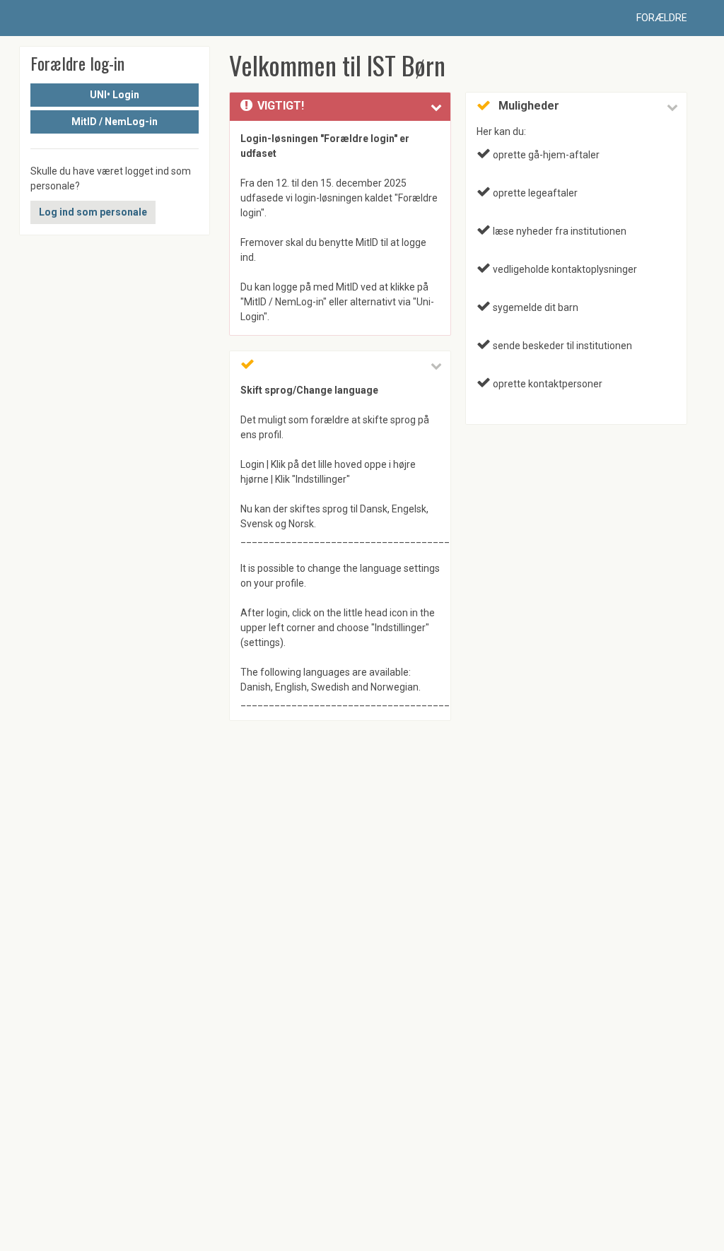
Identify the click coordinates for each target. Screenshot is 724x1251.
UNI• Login (114, 94)
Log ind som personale (93, 212)
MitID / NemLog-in (114, 121)
